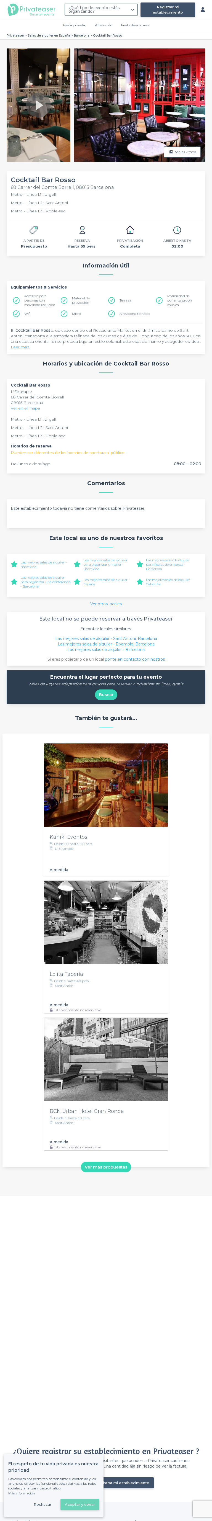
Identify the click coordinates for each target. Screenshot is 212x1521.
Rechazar (42, 1504)
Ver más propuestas (106, 1167)
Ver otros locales (106, 603)
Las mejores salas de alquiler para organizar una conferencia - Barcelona (45, 581)
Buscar (106, 694)
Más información (21, 1493)
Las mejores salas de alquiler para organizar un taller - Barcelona (105, 564)
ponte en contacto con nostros (135, 659)
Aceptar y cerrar (80, 1504)
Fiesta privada (74, 25)
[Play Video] (38, 105)
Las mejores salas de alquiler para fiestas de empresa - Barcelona (168, 564)
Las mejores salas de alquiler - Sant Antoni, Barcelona (106, 638)
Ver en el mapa (25, 408)
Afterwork (103, 25)
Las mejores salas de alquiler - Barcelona (106, 649)
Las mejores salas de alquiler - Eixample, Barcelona (106, 644)
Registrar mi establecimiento (168, 9)
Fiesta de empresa (135, 25)
